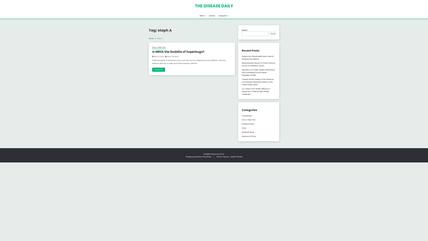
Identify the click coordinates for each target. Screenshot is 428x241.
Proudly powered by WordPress (199, 157)
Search (244, 30)
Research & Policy (249, 136)
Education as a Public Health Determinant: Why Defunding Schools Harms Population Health (258, 72)
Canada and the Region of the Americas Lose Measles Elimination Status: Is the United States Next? (258, 82)
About (202, 16)
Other (244, 128)
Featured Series (248, 124)
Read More (159, 70)
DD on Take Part (159, 47)
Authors (212, 16)
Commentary (247, 116)
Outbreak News (248, 132)
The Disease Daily (214, 6)
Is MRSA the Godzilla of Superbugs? (178, 52)
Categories (222, 16)
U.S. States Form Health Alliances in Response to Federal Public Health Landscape (256, 91)
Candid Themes (236, 157)
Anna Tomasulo (173, 56)
